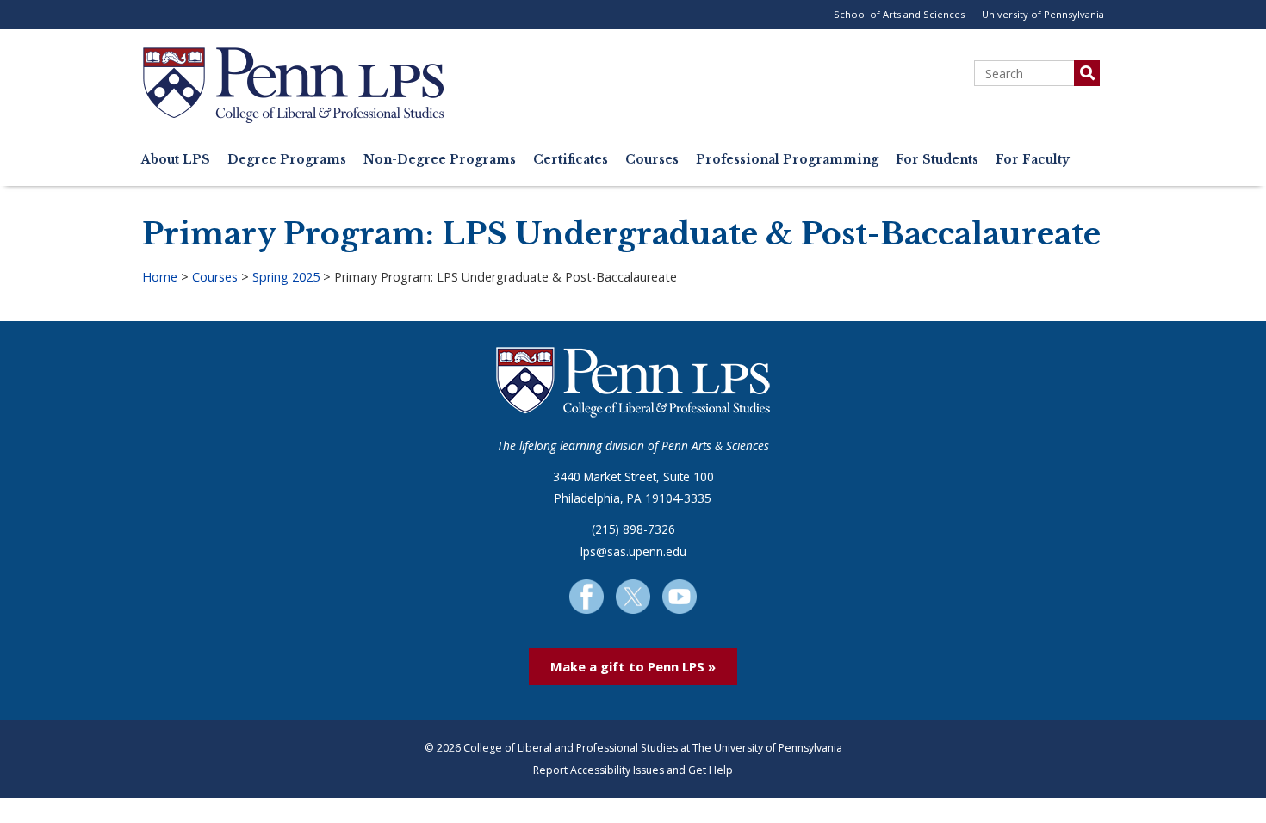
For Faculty (1033, 159)
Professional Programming (787, 159)
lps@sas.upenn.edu (633, 551)
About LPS (175, 159)
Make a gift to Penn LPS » (633, 666)
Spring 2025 (286, 277)
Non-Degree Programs (439, 159)
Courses (652, 159)
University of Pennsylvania (1043, 14)
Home (159, 277)
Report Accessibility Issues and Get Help (633, 770)
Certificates (570, 159)
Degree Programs (286, 159)
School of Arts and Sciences (899, 14)
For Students (937, 159)
